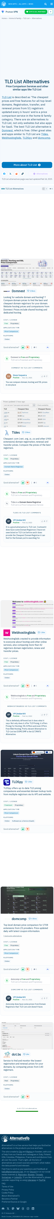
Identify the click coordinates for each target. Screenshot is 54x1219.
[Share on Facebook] (4, 173)
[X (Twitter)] (8, 1208)
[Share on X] (10, 173)
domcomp (44, 137)
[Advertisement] (27, 47)
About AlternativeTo (11, 1195)
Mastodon (22, 1174)
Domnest (7, 130)
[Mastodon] (13, 1208)
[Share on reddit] (16, 173)
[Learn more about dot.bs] (6, 1054)
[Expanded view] (43, 188)
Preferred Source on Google (14, 1201)
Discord (33, 1171)
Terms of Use (7, 1186)
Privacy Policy (8, 1189)
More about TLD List (25, 164)
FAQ (3, 1183)
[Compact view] (46, 188)
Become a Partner (10, 1198)
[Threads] (23, 1208)
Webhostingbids (11, 137)
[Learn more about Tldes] (6, 433)
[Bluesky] (18, 1208)
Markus (29, 1151)
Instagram (6, 1177)
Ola (20, 1151)
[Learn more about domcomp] (6, 919)
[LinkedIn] (33, 1208)
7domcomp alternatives (12, 936)
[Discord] (3, 1208)
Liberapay (31, 1180)
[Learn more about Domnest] (6, 291)
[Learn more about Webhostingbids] (6, 632)
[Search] (45, 4)
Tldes (44, 134)
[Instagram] (28, 1208)
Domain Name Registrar (14, 467)
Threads (39, 1174)
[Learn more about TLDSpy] (6, 782)
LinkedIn (18, 1177)
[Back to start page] (3, 4)
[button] (31, 291)
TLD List (6, 97)
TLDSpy (27, 137)
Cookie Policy (7, 1192)
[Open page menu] (51, 4)
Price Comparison (11, 331)
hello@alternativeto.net (12, 1171)
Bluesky (31, 1174)
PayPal (42, 1180)
